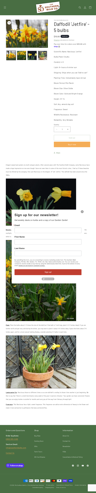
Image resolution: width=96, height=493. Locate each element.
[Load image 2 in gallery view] (21, 55)
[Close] (82, 211)
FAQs (64, 452)
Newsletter (66, 446)
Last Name (20, 248)
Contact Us (10, 453)
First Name (20, 237)
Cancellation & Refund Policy (73, 457)
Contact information (80, 485)
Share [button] (58, 153)
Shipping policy (49, 487)
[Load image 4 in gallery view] (42, 55)
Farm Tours (38, 452)
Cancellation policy (37, 487)
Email (17, 225)
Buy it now (72, 144)
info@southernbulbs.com (16, 447)
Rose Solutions (39, 485)
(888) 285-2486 (12, 439)
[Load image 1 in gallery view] (11, 55)
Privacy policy (50, 485)
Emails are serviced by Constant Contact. (32, 265)
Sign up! (48, 272)
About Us (66, 436)
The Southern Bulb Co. (21, 485)
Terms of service (61, 487)
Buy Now (37, 436)
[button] (4, 7)
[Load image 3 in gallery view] (32, 55)
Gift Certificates (39, 457)
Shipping (56, 40)
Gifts (35, 446)
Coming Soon (39, 441)
